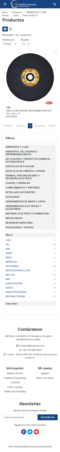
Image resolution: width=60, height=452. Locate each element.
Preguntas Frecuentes (15, 378)
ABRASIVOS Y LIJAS (36, 12)
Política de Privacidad (15, 391)
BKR (8, 279)
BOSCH (9, 288)
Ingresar (45, 373)
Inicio (4, 12)
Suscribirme (47, 417)
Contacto (15, 382)
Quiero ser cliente (45, 378)
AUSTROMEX (12, 266)
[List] (10, 29)
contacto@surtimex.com (31, 345)
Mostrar (25, 39)
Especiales (12, 303)
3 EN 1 (9, 240)
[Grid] (5, 29)
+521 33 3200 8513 (32, 350)
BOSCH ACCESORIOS (16, 292)
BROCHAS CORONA (15, 296)
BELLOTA (10, 275)
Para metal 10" (30, 15)
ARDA (9, 257)
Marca (9, 234)
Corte (16, 15)
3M (7, 244)
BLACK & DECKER (14, 283)
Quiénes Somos (15, 373)
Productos (17, 12)
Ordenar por (8, 39)
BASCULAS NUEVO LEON (18, 270)
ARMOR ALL (12, 262)
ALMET (9, 253)
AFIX (8, 249)
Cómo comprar (15, 387)
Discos (5, 15)
